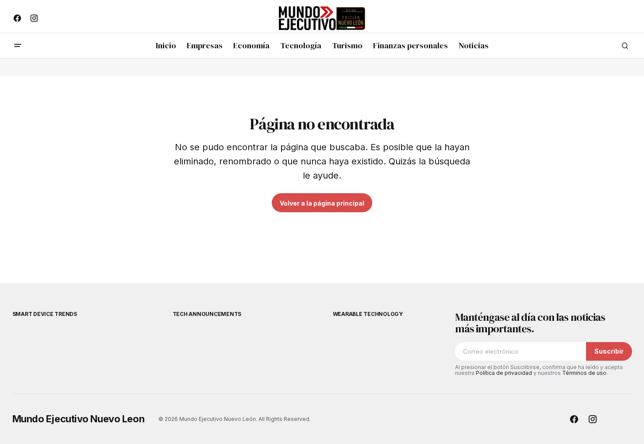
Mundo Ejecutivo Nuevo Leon (78, 419)
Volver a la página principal (322, 203)
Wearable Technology (368, 314)
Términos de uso (584, 373)
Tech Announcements (207, 314)
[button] (17, 45)
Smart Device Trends (44, 314)
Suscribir (609, 351)
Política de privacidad (504, 373)
